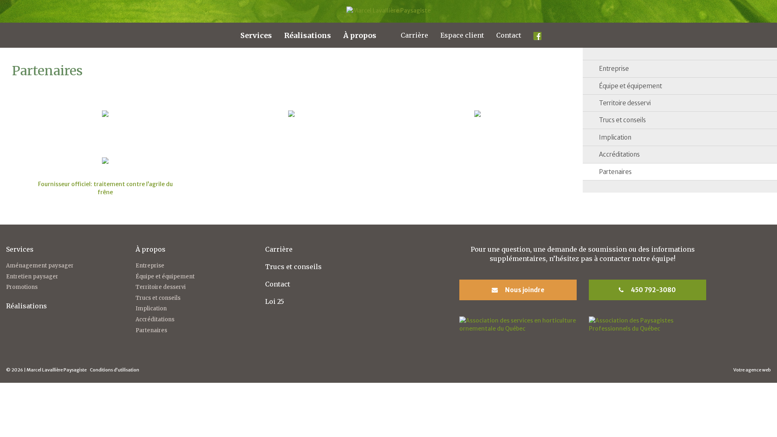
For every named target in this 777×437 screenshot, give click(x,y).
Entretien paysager (32, 276)
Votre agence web (752, 370)
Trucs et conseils (622, 120)
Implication (615, 137)
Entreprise (614, 68)
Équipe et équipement (630, 86)
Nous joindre (524, 290)
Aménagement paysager (40, 265)
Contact (508, 35)
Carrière (414, 35)
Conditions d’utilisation (114, 370)
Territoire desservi (625, 103)
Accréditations (619, 154)
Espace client (462, 35)
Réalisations (307, 35)
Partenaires (615, 172)
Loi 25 (274, 301)
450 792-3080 (653, 290)
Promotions (22, 287)
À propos (359, 35)
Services (256, 35)
